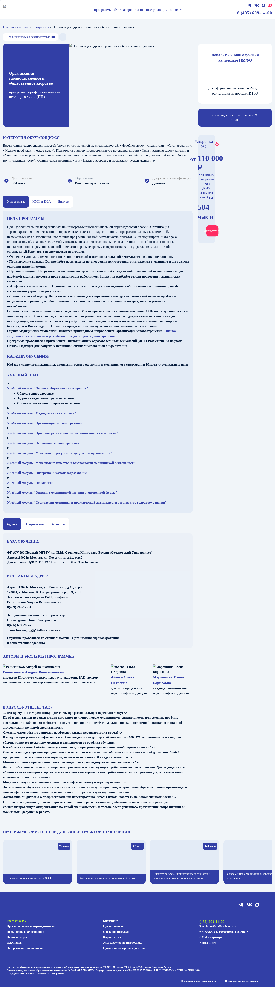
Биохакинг (110, 920)
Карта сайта (207, 942)
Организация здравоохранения (124, 948)
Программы (40, 27)
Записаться (212, 231)
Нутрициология (113, 926)
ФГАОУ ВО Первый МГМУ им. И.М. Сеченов (126, 967)
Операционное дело (116, 931)
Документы (14, 942)
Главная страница (16, 27)
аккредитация (133, 10)
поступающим (157, 10)
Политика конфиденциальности (198, 981)
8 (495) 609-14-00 (254, 12)
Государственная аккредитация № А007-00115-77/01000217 (125, 970)
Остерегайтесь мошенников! (26, 948)
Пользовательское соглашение (242, 981)
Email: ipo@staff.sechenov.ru (217, 926)
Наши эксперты (17, 937)
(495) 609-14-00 (211, 921)
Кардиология (112, 937)
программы (102, 10)
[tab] (16, 202)
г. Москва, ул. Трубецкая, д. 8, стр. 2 (223, 931)
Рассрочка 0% (16, 920)
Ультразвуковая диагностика (122, 942)
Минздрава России (160, 967)
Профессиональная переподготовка (31, 926)
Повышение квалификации (25, 931)
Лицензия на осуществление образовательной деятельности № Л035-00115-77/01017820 (50, 970)
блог (117, 10)
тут (211, 197)
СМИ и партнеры (211, 937)
